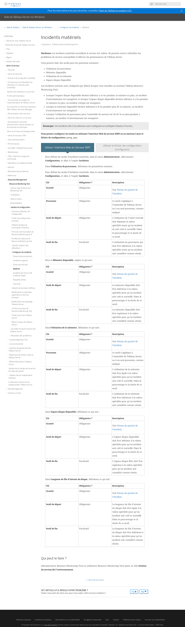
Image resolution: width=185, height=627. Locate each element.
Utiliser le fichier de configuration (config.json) (122, 147)
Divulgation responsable (92, 620)
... (56, 27)
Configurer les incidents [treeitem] (21, 252)
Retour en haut (96, 580)
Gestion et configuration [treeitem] (20, 207)
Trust (107, 620)
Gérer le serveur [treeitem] (13, 66)
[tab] (67, 147)
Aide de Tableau (13, 27)
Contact (116, 620)
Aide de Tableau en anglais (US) (115, 10)
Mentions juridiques (23, 620)
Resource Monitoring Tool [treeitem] (19, 184)
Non (143, 592)
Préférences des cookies (132, 620)
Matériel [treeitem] (16, 269)
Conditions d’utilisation (43, 620)
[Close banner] (181, 10)
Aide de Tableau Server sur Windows (37, 27)
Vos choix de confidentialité (155, 620)
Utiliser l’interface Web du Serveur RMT (67, 147)
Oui (133, 592)
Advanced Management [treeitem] (17, 180)
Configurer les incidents (69, 27)
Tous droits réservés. (51, 625)
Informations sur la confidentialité (67, 620)
